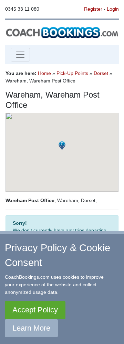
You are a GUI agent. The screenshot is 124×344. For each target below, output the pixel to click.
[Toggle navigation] (20, 55)
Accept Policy (35, 310)
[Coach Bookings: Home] (62, 32)
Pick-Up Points (72, 73)
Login (113, 9)
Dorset (101, 73)
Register (93, 9)
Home (44, 73)
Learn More (31, 328)
